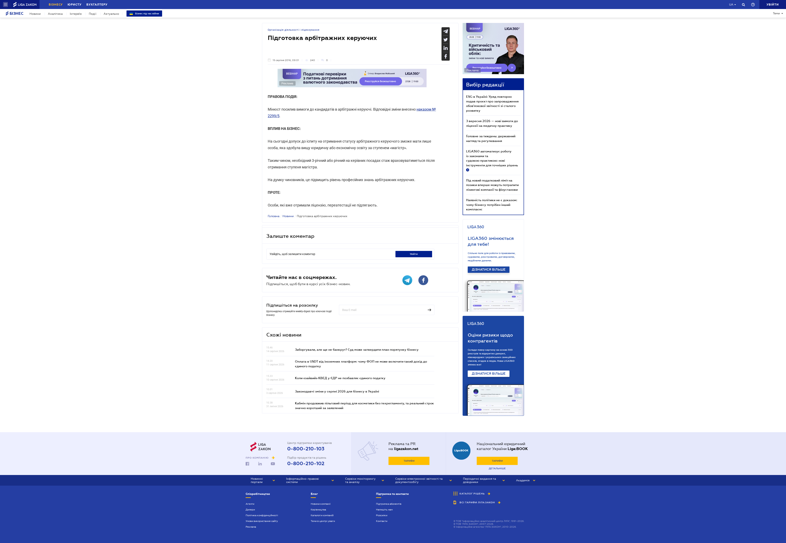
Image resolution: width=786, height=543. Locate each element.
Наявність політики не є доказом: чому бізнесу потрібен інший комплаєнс (491, 204)
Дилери (250, 509)
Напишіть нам (384, 509)
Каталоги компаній (322, 515)
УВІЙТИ (414, 254)
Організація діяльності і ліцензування (294, 29)
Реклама (251, 526)
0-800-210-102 (305, 463)
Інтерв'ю (76, 13)
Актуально (111, 13)
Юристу (74, 4)
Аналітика (55, 13)
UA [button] (731, 4)
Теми (776, 13)
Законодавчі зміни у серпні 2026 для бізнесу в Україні (337, 391)
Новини (35, 13)
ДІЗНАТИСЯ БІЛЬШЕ (488, 269)
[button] (5, 4)
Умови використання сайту (262, 521)
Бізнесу (56, 4)
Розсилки (381, 515)
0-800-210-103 (305, 448)
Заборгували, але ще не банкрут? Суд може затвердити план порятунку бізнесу (357, 349)
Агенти (250, 503)
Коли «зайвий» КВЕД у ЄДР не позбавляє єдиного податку (340, 378)
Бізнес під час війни (146, 13)
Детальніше (497, 468)
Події (92, 13)
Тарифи (409, 460)
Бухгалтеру (96, 4)
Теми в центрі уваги (323, 521)
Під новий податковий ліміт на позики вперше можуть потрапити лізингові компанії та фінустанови (492, 184)
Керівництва (318, 509)
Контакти (381, 521)
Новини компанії (321, 503)
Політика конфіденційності (262, 515)
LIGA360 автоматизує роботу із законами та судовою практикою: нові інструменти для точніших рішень (492, 160)
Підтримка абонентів (388, 503)
